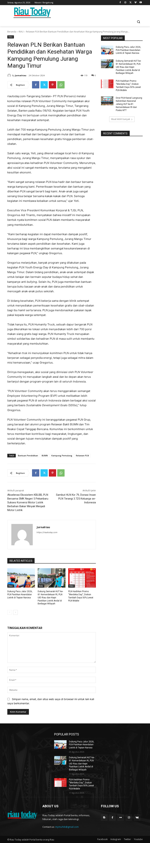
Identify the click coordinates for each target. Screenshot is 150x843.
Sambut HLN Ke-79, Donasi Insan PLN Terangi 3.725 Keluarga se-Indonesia (76, 498)
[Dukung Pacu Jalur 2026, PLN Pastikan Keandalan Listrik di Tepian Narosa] (21, 578)
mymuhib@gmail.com (67, 826)
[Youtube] (140, 3)
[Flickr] (120, 817)
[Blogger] (104, 817)
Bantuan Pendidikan (28, 455)
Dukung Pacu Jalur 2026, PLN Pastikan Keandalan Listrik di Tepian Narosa (20, 594)
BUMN (45, 455)
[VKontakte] (137, 817)
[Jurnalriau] (9, 75)
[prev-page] (9, 612)
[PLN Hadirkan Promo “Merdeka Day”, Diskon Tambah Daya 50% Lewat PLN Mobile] (82, 578)
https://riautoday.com (47, 532)
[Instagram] (125, 3)
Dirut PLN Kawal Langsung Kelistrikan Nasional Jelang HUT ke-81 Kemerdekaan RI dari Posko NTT (129, 104)
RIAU (21, 31)
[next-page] (15, 612)
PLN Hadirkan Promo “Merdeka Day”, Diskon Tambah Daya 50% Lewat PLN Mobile (81, 784)
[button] (138, 22)
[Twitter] (130, 3)
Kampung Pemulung (61, 455)
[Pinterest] (52, 84)
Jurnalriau (20, 75)
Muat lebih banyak (120, 119)
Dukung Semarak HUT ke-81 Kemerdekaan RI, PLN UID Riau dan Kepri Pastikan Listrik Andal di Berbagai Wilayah (50, 597)
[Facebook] (120, 3)
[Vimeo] (135, 3)
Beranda (11, 31)
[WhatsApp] (61, 84)
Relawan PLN (82, 455)
